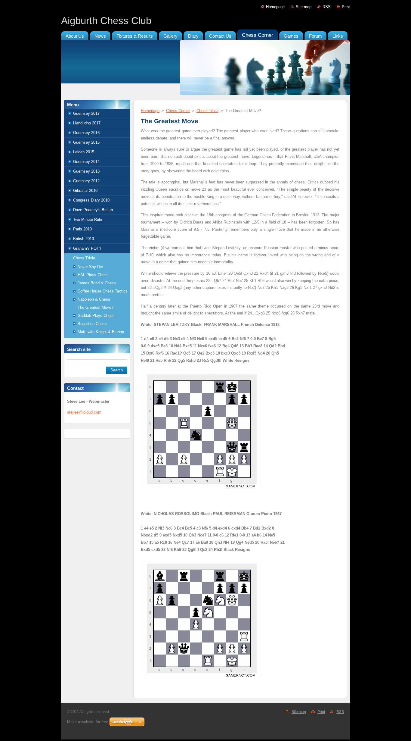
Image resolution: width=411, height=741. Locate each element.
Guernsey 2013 (86, 171)
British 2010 (83, 238)
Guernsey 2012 (86, 181)
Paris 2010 (82, 229)
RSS (327, 7)
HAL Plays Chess (93, 275)
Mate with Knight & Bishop (101, 332)
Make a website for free (87, 722)
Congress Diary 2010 (91, 200)
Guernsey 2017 (86, 113)
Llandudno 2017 (86, 123)
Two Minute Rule (87, 219)
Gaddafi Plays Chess (96, 315)
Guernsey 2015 (86, 142)
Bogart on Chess (92, 323)
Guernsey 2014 (86, 161)
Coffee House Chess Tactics (103, 291)
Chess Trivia (84, 258)
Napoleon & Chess (94, 299)
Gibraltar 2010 (85, 190)
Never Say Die (90, 266)
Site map (303, 7)
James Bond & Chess (97, 283)
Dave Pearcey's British (93, 210)
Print (346, 7)
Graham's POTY (87, 248)
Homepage (275, 7)
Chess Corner (178, 110)
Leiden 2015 (83, 152)
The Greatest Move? (95, 307)
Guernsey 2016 (86, 132)
